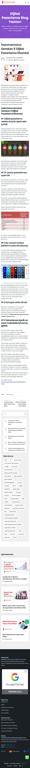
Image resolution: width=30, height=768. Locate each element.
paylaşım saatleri (19, 505)
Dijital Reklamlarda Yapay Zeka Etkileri (16, 437)
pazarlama (7, 508)
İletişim (3, 704)
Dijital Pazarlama (20, 60)
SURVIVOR (10, 60)
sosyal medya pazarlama (10, 521)
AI (10, 460)
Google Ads (7, 489)
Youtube (15, 537)
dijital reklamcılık (18, 476)
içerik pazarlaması (14, 498)
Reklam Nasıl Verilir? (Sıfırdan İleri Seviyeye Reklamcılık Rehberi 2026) (17, 430)
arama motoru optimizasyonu (11, 463)
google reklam (16, 489)
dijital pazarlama (9, 394)
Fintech (14, 485)
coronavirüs (14, 466)
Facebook (6, 485)
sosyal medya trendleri (10, 527)
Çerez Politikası (5, 713)
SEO (5, 511)
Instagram (18, 492)
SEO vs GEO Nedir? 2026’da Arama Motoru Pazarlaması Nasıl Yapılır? (16, 443)
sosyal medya (12, 511)
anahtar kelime (18, 460)
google (20, 485)
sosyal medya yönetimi (9, 530)
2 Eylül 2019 (19, 57)
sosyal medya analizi (9, 514)
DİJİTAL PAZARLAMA (9, 482)
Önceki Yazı (9, 403)
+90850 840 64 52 (10, 745)
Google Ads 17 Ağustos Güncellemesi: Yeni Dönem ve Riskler (15, 422)
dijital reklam (7, 476)
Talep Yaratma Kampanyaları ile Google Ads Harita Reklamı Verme (16, 449)
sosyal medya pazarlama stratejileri (13, 524)
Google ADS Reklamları (6, 731)
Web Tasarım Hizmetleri (7, 720)
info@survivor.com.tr (10, 747)
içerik (5, 498)
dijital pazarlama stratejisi (10, 472)
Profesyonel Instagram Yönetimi (9, 728)
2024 (5, 460)
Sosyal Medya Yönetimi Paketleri (9, 725)
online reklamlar (8, 505)
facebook (10, 765)
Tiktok (19, 530)
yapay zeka (7, 537)
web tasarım (21, 534)
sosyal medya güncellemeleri (11, 518)
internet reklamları (16, 495)
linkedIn (6, 501)
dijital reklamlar (8, 479)
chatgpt (6, 466)
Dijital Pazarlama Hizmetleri (8, 722)
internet (6, 495)
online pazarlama (15, 501)
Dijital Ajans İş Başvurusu (7, 707)
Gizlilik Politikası (5, 710)
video (5, 534)
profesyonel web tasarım (19, 508)
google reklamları (8, 492)
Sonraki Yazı (21, 403)
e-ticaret (19, 482)
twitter (16, 765)
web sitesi (12, 534)
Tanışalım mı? (4, 702)
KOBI (23, 498)
